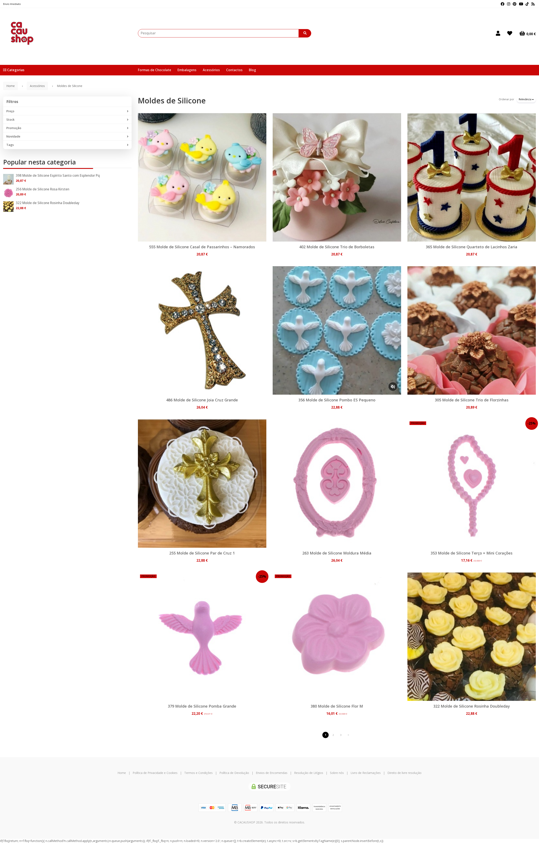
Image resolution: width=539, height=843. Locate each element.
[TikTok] (527, 4)
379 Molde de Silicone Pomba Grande (202, 706)
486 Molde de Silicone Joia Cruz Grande (202, 399)
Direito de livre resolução (404, 773)
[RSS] (533, 4)
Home (10, 86)
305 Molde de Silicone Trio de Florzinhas (471, 399)
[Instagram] (508, 4)
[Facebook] (502, 4)
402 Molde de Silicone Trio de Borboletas (336, 246)
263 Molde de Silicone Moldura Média (336, 553)
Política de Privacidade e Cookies (155, 773)
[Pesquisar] (305, 33)
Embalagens (186, 70)
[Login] (498, 33)
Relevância (525, 99)
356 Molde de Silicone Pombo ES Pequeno (336, 399)
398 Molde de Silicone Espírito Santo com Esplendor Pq (58, 175)
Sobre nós (337, 773)
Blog (252, 70)
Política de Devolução (234, 773)
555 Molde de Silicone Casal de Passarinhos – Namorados (202, 246)
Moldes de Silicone (172, 100)
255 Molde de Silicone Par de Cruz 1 (202, 553)
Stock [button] (10, 120)
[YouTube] (521, 4)
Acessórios (211, 70)
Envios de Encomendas (271, 773)
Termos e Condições (198, 773)
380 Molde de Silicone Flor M (337, 706)
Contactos (234, 70)
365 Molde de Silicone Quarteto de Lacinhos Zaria (471, 246)
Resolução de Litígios (308, 773)
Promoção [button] (13, 128)
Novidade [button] (13, 136)
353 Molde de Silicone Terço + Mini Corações (471, 553)
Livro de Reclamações (366, 773)
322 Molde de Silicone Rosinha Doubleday (47, 203)
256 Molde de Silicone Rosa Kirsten (42, 189)
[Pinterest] (514, 4)
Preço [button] (10, 111)
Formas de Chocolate (154, 70)
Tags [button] (10, 145)
